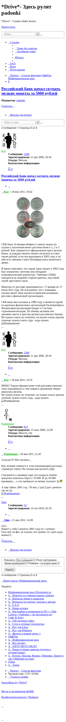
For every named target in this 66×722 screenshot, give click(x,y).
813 (26, 426)
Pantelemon (7, 423)
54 (25, 505)
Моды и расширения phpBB (17, 691)
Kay (3, 151)
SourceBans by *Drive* (14, 682)
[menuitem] (26, 48)
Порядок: (34, 563)
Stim (3, 502)
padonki (20, 100)
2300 (26, 154)
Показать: (10, 560)
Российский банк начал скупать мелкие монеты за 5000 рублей (31, 90)
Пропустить (8, 27)
